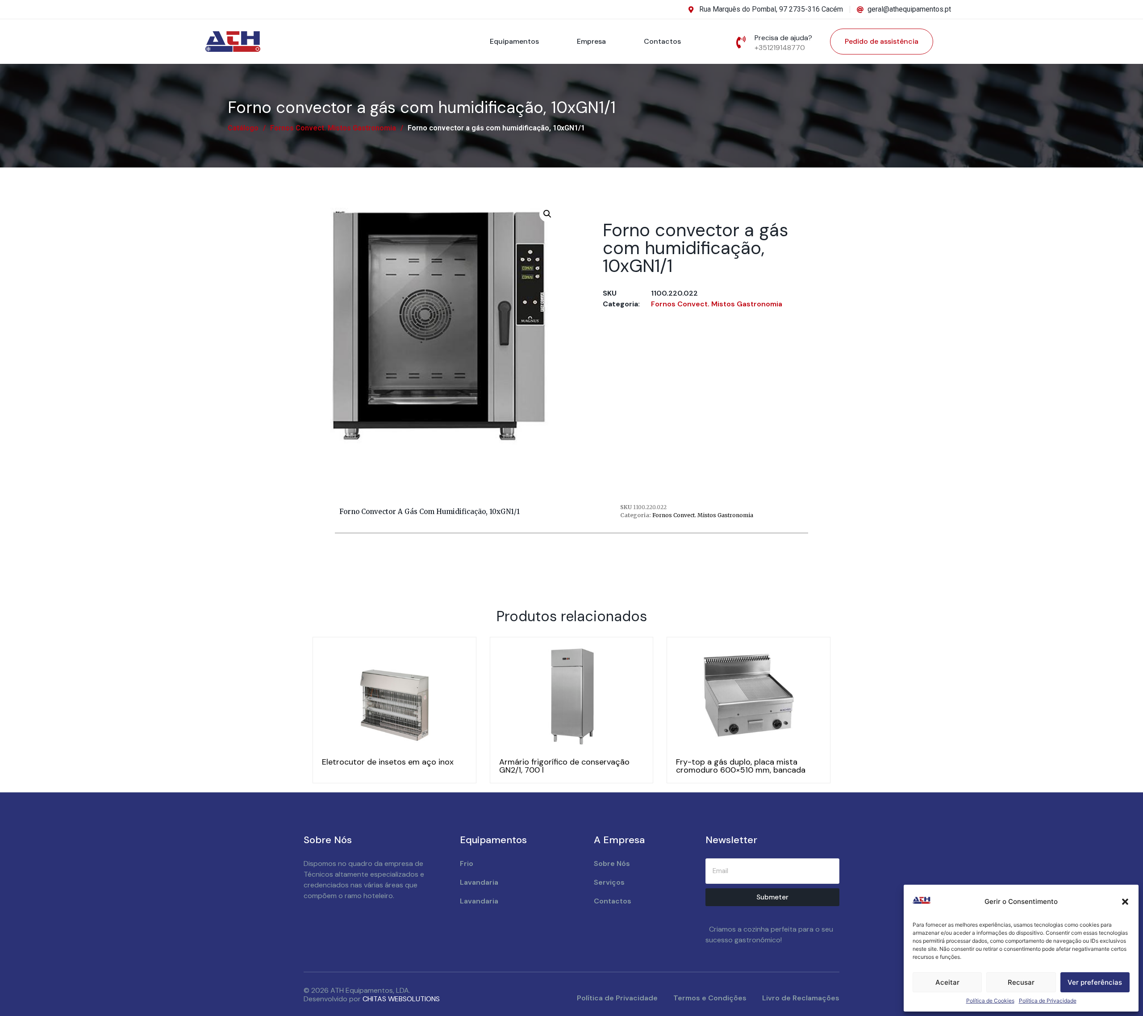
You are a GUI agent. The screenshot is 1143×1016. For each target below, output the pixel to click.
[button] (1125, 901)
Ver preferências (1095, 982)
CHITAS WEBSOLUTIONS (401, 998)
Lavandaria (479, 882)
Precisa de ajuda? (783, 37)
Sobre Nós (612, 863)
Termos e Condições (710, 998)
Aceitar (947, 982)
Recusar (1021, 982)
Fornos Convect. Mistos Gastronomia (333, 128)
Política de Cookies (990, 1000)
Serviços (609, 882)
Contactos (662, 41)
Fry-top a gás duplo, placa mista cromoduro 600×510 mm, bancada (740, 766)
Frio (466, 863)
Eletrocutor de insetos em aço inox (388, 762)
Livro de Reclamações (800, 998)
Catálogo (243, 128)
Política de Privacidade (1047, 1000)
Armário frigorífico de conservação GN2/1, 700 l (564, 766)
